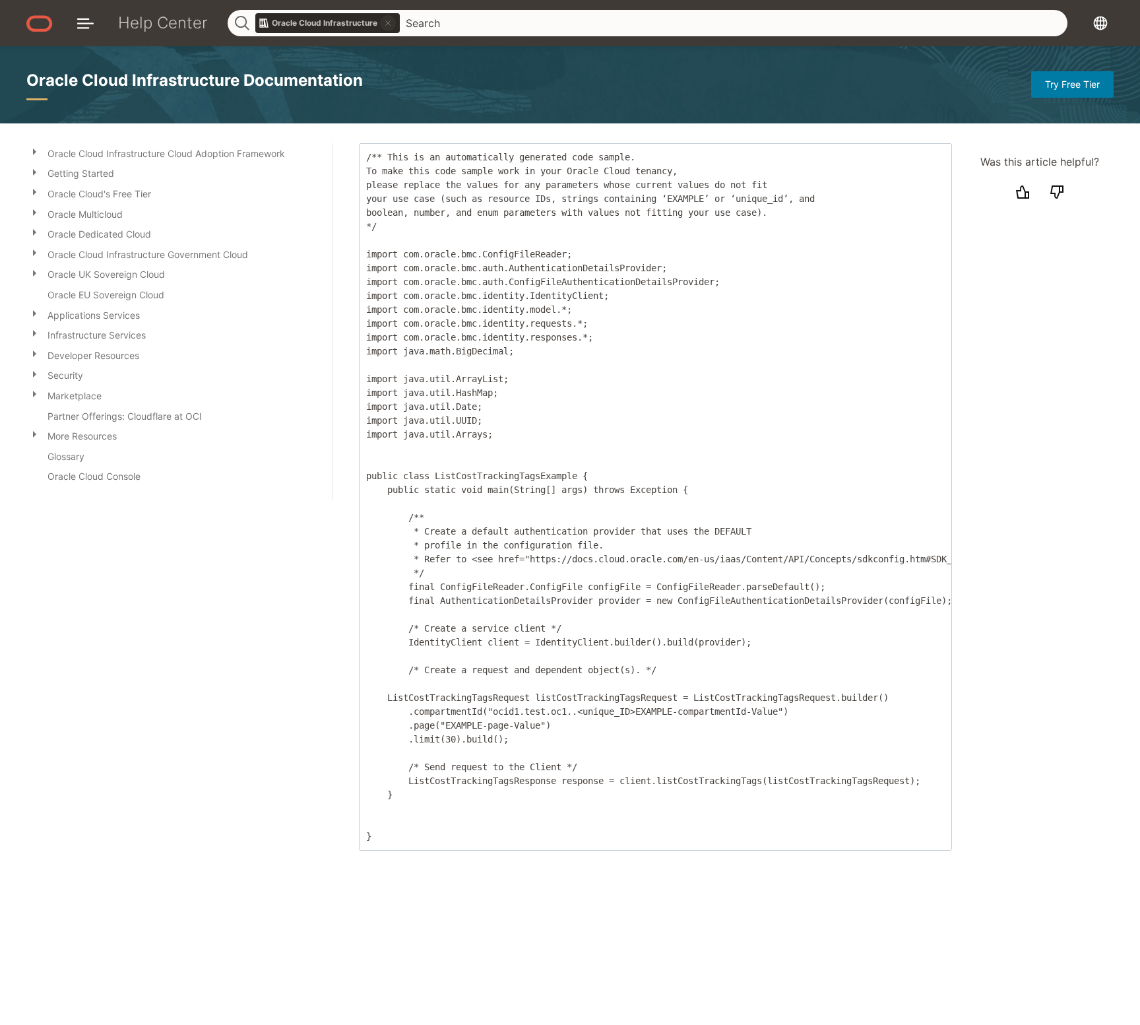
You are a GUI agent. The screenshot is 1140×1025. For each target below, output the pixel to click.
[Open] (34, 151)
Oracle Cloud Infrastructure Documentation (194, 80)
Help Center (163, 22)
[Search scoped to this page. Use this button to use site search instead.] (388, 23)
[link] (327, 23)
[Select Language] (1100, 23)
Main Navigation (85, 23)
